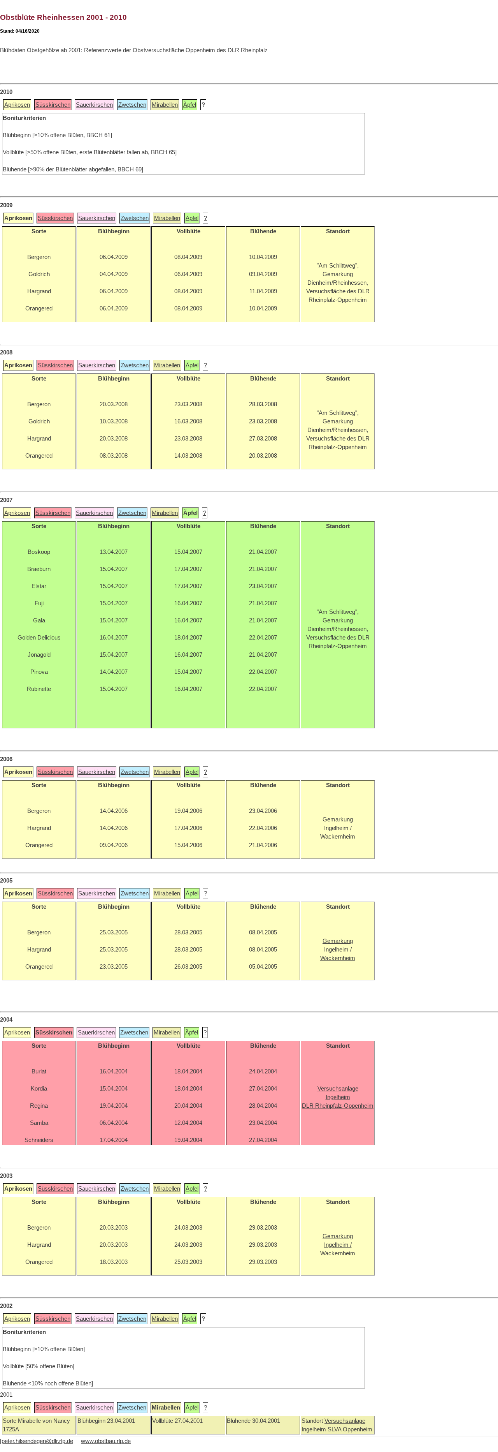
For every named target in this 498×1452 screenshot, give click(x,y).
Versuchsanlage (344, 1421)
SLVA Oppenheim (350, 1429)
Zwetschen (132, 105)
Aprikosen (17, 105)
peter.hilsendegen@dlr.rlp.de (37, 1441)
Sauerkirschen (94, 105)
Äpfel (189, 105)
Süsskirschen (52, 105)
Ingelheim (315, 1429)
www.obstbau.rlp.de (106, 1441)
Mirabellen (165, 105)
